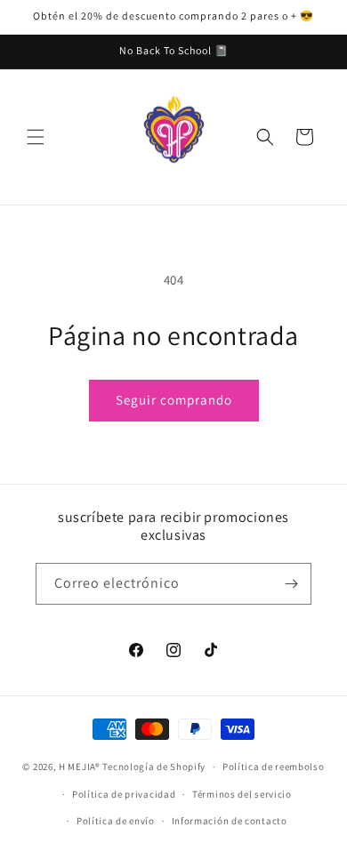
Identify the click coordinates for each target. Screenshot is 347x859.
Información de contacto (229, 821)
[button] (35, 137)
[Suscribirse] (291, 584)
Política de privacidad (123, 794)
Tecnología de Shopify (154, 766)
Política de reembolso (273, 766)
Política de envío (116, 821)
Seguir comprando (174, 399)
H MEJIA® (80, 766)
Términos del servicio (242, 794)
